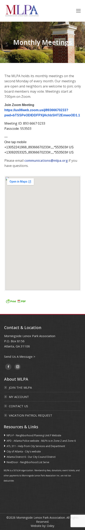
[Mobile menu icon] (78, 10)
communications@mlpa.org (46, 160)
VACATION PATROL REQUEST (30, 415)
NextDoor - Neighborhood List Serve (28, 462)
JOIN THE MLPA (20, 387)
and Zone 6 (69, 441)
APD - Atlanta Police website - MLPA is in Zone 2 (34, 441)
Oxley (50, 526)
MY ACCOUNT (19, 397)
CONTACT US (18, 406)
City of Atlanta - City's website (24, 451)
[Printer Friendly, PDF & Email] (15, 301)
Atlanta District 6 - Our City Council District (31, 457)
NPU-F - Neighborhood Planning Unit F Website (34, 435)
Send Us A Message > (19, 356)
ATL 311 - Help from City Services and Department (36, 446)
